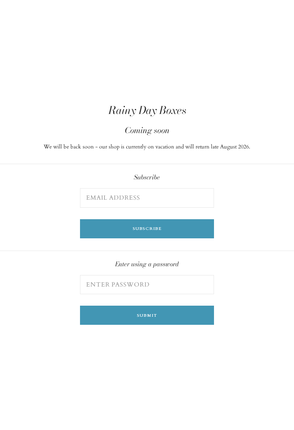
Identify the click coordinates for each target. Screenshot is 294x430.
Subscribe (147, 228)
